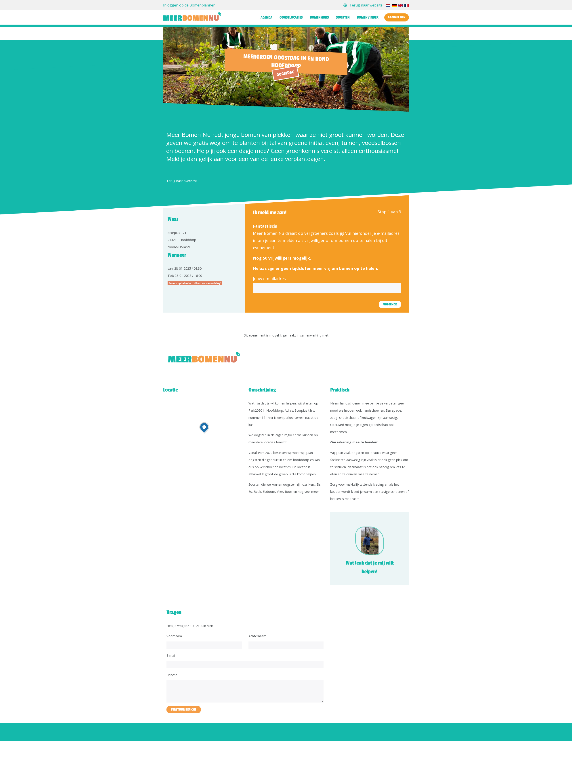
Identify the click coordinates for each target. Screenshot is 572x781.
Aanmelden (397, 17)
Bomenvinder (368, 17)
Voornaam (174, 636)
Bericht (171, 675)
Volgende (390, 304)
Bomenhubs (319, 17)
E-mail (170, 655)
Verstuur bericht (183, 709)
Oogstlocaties (291, 17)
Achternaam (257, 636)
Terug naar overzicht (181, 181)
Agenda (266, 17)
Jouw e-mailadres (269, 278)
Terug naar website (366, 5)
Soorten (343, 17)
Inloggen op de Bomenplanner (189, 5)
